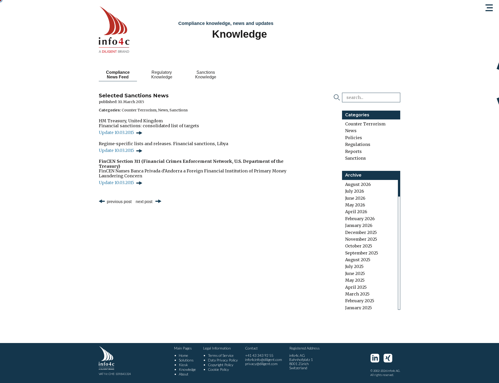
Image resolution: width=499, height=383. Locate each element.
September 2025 (361, 253)
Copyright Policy (220, 364)
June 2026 (355, 198)
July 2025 (354, 266)
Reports (353, 151)
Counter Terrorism (139, 110)
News (163, 110)
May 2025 (355, 280)
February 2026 (360, 218)
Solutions (186, 360)
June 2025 (355, 273)
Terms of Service (221, 355)
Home (183, 355)
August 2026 (358, 184)
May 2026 (355, 204)
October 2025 (358, 245)
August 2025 (357, 259)
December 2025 (361, 232)
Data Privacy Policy (223, 360)
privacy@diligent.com (261, 363)
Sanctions (178, 110)
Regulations (357, 144)
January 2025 (358, 307)
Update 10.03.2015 (116, 132)
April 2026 (356, 211)
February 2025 (359, 300)
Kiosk (183, 364)
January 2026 (358, 225)
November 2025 (361, 239)
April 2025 (356, 287)
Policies (353, 137)
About (183, 374)
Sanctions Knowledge (205, 74)
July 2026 (354, 191)
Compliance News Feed (118, 74)
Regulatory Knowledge (161, 74)
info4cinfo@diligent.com (263, 359)
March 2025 (357, 294)
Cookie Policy (218, 369)
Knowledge (187, 369)
